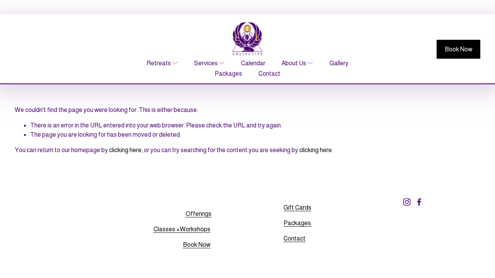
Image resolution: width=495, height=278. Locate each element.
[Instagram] (407, 202)
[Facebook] (419, 202)
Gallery (338, 63)
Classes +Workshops (182, 229)
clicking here (125, 150)
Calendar (253, 63)
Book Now (458, 49)
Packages (228, 73)
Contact (269, 73)
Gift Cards (297, 207)
